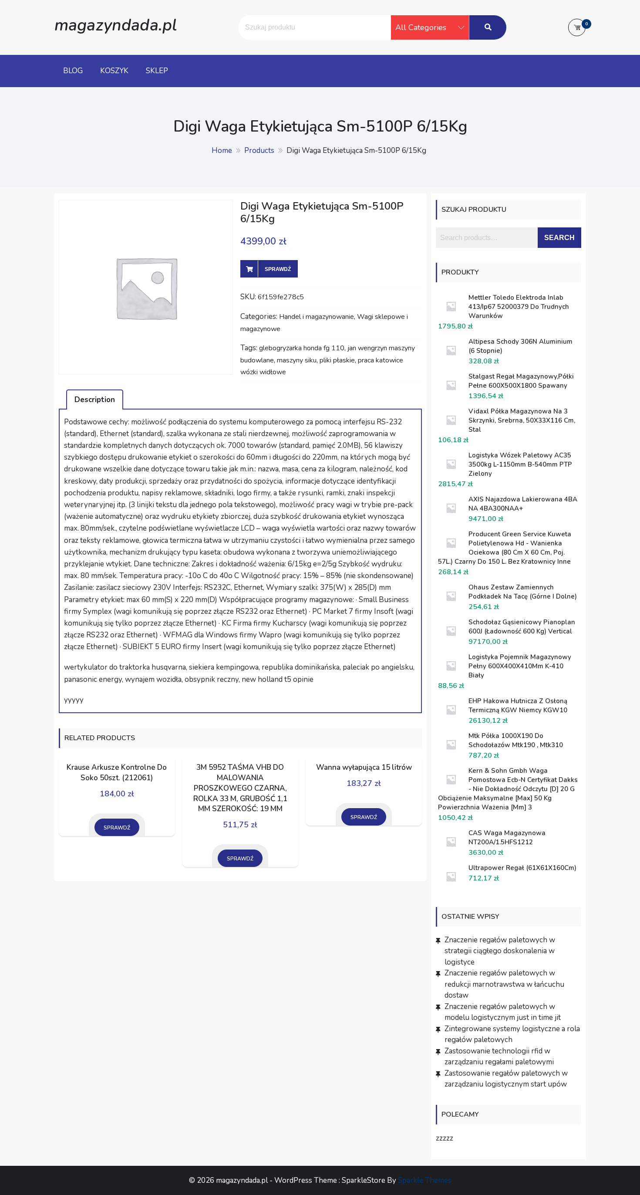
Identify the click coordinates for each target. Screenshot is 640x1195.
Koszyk (114, 71)
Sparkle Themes (424, 1180)
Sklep (157, 71)
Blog (73, 71)
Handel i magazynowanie (316, 317)
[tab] (94, 399)
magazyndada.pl (115, 25)
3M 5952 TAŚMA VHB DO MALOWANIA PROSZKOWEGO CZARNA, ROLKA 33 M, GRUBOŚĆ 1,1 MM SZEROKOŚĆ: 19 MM (240, 788)
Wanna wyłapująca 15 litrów (364, 767)
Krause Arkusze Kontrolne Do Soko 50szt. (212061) (117, 772)
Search (559, 237)
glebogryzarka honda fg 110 (301, 348)
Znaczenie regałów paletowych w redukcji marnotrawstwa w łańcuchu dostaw (504, 984)
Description (94, 400)
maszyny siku (297, 360)
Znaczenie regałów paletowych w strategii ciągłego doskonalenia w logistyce (500, 951)
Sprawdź (278, 269)
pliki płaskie (337, 360)
